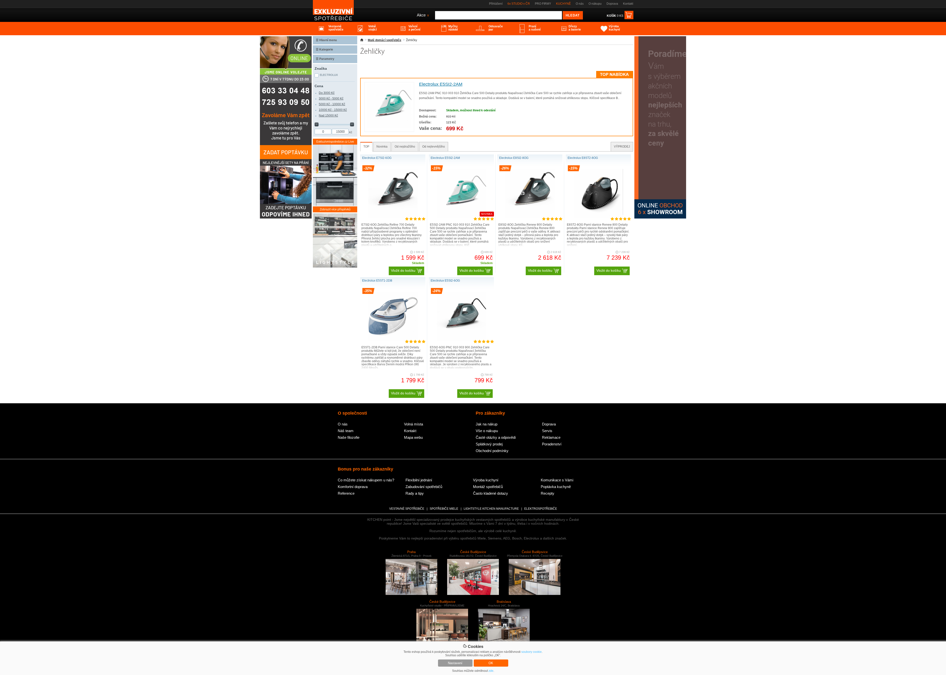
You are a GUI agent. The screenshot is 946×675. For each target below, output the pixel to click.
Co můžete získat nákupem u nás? (366, 480)
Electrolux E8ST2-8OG (583, 158)
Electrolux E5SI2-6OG (445, 280)
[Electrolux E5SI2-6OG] (461, 340)
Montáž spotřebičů (488, 487)
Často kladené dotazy (490, 493)
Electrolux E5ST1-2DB (377, 280)
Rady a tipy (414, 493)
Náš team (346, 431)
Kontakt (628, 3)
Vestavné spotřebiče (406, 508)
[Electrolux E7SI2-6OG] (393, 217)
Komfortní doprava (353, 487)
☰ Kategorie (324, 49)
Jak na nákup (486, 424)
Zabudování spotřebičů (423, 487)
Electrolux (329, 74)
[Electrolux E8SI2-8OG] (530, 217)
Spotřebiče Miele (444, 508)
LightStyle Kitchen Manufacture (491, 508)
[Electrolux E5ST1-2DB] (393, 340)
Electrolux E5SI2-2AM (440, 84)
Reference (346, 493)
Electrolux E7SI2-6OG (376, 158)
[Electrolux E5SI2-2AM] (389, 127)
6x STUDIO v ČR (518, 3)
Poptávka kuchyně (556, 487)
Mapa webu (413, 437)
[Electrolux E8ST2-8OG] (598, 217)
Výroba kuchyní (485, 480)
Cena (319, 86)
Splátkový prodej (489, 444)
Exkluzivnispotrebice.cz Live (335, 141)
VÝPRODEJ (622, 146)
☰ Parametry (325, 59)
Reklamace (551, 437)
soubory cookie (531, 652)
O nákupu (595, 3)
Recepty (547, 493)
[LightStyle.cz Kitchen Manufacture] (335, 240)
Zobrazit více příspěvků (335, 209)
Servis (547, 431)
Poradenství (551, 444)
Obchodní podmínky (492, 451)
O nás (580, 3)
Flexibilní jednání (418, 480)
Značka (321, 68)
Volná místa (413, 424)
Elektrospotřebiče (540, 508)
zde (491, 671)
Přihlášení (496, 3)
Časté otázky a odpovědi (496, 437)
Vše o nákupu (487, 431)
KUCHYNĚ (563, 3)
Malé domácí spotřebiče (384, 40)
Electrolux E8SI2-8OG (513, 158)
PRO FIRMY (543, 3)
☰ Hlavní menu (326, 40)
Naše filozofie (348, 437)
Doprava (612, 3)
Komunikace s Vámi (557, 480)
